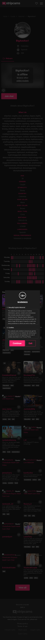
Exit (30, 343)
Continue (17, 343)
